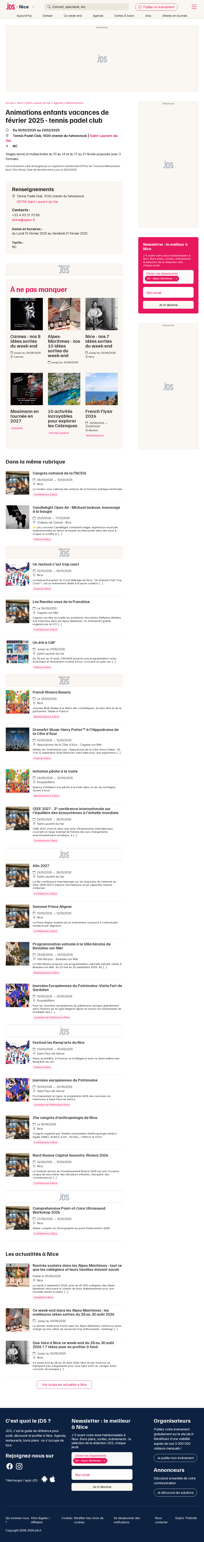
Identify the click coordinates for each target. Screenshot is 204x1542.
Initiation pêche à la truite (55, 771)
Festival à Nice (42, 539)
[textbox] (181, 278)
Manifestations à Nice (46, 716)
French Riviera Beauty (52, 692)
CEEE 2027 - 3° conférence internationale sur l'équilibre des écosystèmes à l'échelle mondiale (76, 810)
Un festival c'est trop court (56, 564)
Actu (148, 15)
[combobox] (168, 277)
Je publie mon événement (175, 1458)
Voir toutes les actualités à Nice (64, 1385)
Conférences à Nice (45, 494)
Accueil (10, 102)
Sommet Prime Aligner (52, 906)
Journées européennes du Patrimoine (65, 1080)
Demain (48, 15)
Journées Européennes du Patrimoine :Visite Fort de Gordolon (77, 987)
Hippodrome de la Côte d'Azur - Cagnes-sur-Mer (69, 744)
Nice (24, 7)
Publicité (191, 1518)
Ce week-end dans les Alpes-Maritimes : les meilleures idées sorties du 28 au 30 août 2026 (73, 1312)
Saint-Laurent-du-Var (38, 102)
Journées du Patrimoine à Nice (52, 1017)
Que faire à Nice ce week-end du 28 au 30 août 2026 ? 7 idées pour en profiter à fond (73, 1345)
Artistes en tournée (174, 15)
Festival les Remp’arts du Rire (58, 1042)
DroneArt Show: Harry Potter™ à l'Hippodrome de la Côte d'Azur (76, 731)
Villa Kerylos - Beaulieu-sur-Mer (57, 959)
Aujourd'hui (24, 15)
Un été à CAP (44, 642)
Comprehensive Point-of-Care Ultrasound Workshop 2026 (69, 1210)
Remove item (176, 278)
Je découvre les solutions (175, 1493)
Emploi (180, 1518)
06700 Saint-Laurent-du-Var (37, 202)
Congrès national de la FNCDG (59, 473)
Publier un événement (158, 7)
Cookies (67, 1518)
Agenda (98, 15)
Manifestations (74, 102)
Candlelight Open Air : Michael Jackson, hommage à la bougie (76, 509)
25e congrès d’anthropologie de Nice (65, 1117)
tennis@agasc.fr (23, 220)
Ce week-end (73, 15)
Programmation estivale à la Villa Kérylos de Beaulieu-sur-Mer (72, 946)
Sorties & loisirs (124, 15)
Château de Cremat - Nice (53, 522)
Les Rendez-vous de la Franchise (61, 601)
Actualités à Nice (43, 1297)
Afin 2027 (41, 865)
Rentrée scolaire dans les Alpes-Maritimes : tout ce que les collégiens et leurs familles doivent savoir (77, 1267)
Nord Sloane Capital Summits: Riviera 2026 (70, 1155)
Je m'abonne (168, 305)
